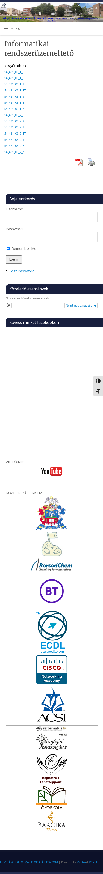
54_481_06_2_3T (15, 127)
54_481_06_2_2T (15, 121)
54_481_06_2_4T (15, 133)
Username (14, 208)
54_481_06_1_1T (15, 72)
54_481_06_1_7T (15, 109)
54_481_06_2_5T (15, 140)
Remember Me (23, 248)
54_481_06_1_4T (15, 90)
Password (14, 228)
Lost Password (21, 270)
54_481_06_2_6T (15, 146)
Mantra (81, 862)
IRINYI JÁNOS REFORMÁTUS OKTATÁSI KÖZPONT (29, 862)
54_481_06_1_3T (15, 84)
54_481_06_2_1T (15, 115)
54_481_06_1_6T (15, 102)
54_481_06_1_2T (15, 78)
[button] (8, 305)
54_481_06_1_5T (15, 96)
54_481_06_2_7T (15, 152)
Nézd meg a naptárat (80, 305)
